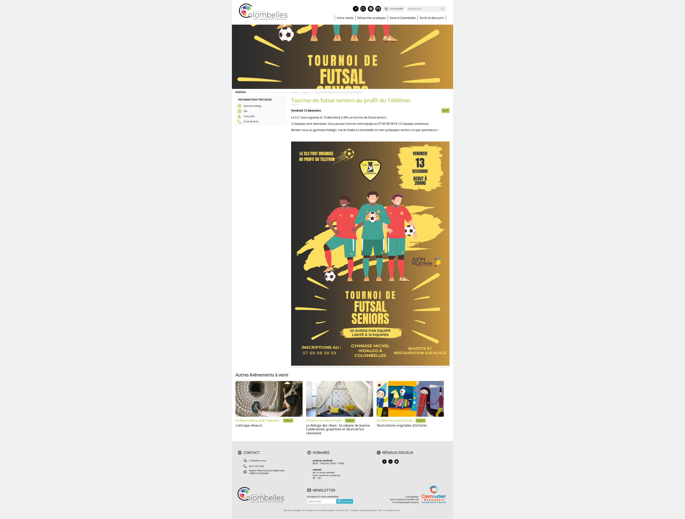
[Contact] (378, 9)
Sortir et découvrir (432, 18)
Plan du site (342, 510)
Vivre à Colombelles (403, 18)
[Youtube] (363, 9)
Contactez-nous (257, 460)
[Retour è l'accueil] (263, 19)
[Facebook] (356, 9)
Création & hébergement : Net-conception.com (375, 510)
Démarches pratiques (371, 18)
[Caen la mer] (434, 494)
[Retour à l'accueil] (261, 502)
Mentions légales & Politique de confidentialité (309, 510)
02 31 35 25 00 (256, 466)
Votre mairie (345, 18)
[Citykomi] (371, 9)
